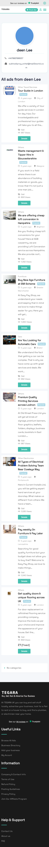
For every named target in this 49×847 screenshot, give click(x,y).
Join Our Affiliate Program (14, 799)
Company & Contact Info (13, 774)
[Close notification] (44, 3)
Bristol (39, 348)
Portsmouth (23, 480)
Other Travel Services (27, 87)
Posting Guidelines (10, 789)
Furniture (22, 276)
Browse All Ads (8, 740)
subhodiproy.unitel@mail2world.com (26, 65)
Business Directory (10, 745)
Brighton (41, 227)
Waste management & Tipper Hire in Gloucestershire (31, 154)
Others (21, 147)
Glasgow (40, 166)
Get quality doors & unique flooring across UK (31, 597)
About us (5, 836)
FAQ (3, 841)
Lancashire (23, 544)
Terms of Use (7, 779)
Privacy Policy (8, 794)
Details (24, 138)
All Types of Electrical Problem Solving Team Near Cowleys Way (31, 465)
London (40, 408)
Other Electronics (26, 458)
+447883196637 (15, 58)
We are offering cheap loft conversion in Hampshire (31, 219)
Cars (20, 336)
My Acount (6, 755)
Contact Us (7, 831)
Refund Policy (8, 784)
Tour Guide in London (30, 90)
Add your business (10, 750)
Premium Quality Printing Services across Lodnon (28, 401)
